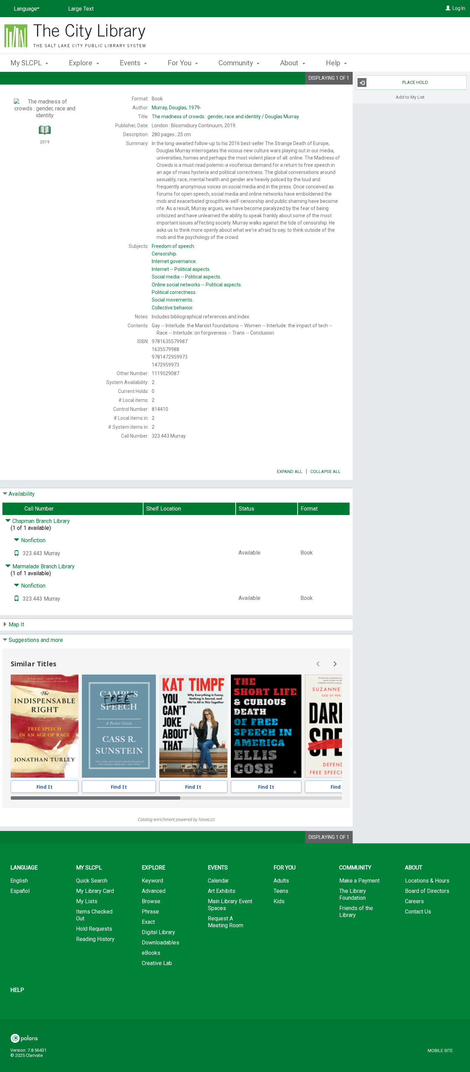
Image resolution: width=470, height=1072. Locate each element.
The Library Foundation (352, 894)
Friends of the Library (356, 911)
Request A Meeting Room (225, 922)
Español (20, 891)
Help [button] (334, 63)
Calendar (218, 880)
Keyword (152, 880)
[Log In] (448, 8)
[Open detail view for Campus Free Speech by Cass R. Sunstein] (119, 726)
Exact (148, 922)
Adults (281, 880)
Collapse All (325, 471)
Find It (44, 787)
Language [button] (24, 867)
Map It (16, 624)
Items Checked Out (94, 915)
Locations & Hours (427, 880)
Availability (22, 494)
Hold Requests (94, 929)
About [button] (290, 63)
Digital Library (158, 932)
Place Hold (415, 82)
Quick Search (91, 880)
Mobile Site (440, 1050)
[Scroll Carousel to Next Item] (335, 664)
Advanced (153, 891)
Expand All (289, 471)
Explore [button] (81, 63)
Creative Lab (157, 963)
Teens (281, 891)
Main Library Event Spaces (230, 904)
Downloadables (160, 942)
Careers (414, 901)
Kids (279, 901)
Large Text (81, 9)
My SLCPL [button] (26, 63)
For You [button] (180, 63)
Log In (458, 8)
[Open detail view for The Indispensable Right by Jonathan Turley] (44, 726)
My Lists (86, 901)
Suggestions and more (36, 640)
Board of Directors (427, 891)
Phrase (150, 911)
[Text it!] (16, 553)
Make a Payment (359, 880)
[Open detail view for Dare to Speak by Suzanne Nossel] (339, 726)
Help (17, 990)
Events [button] (131, 63)
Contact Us (418, 911)
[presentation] (44, 726)
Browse (151, 901)
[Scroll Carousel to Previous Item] (318, 664)
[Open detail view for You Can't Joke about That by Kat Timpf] (193, 726)
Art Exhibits (221, 891)
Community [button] (236, 63)
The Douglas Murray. (226, 116)
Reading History (95, 939)
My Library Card (95, 891)
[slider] (176, 798)
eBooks (151, 953)
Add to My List (410, 96)
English (19, 880)
